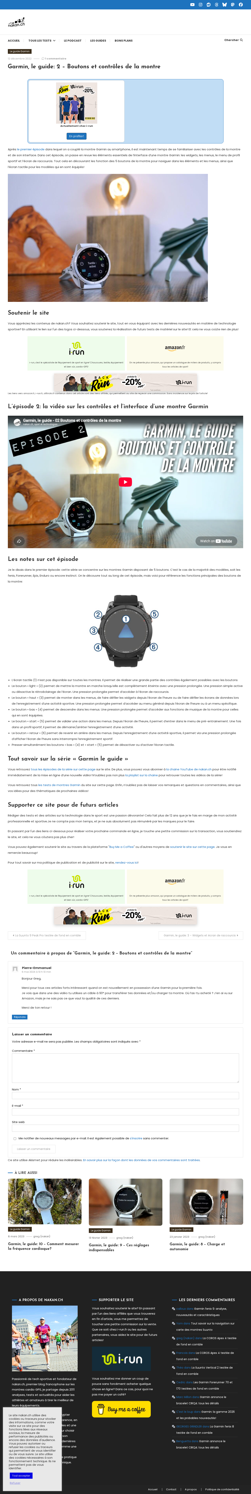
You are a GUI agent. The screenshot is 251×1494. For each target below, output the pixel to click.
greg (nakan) (41, 1236)
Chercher (231, 40)
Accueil (14, 41)
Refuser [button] (15, 1483)
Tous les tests (39, 41)
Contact (171, 1489)
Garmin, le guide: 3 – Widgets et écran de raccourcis (200, 935)
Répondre (19, 1017)
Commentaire (23, 1051)
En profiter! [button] (76, 136)
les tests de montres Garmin (59, 785)
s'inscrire (136, 1138)
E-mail (17, 1106)
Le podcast (73, 41)
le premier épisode (31, 149)
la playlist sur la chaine (141, 775)
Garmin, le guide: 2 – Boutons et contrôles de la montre (84, 67)
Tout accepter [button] (21, 1476)
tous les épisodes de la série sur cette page (63, 769)
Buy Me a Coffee (121, 847)
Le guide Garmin (20, 51)
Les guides (98, 41)
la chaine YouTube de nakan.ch (189, 769)
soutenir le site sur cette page (192, 847)
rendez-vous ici (126, 862)
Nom (16, 1089)
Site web (18, 1122)
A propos (191, 1489)
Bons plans (124, 41)
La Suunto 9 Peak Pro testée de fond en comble (48, 935)
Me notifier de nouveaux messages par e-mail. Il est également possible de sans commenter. (93, 1138)
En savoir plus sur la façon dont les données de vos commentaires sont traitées (141, 1160)
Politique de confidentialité (222, 1489)
